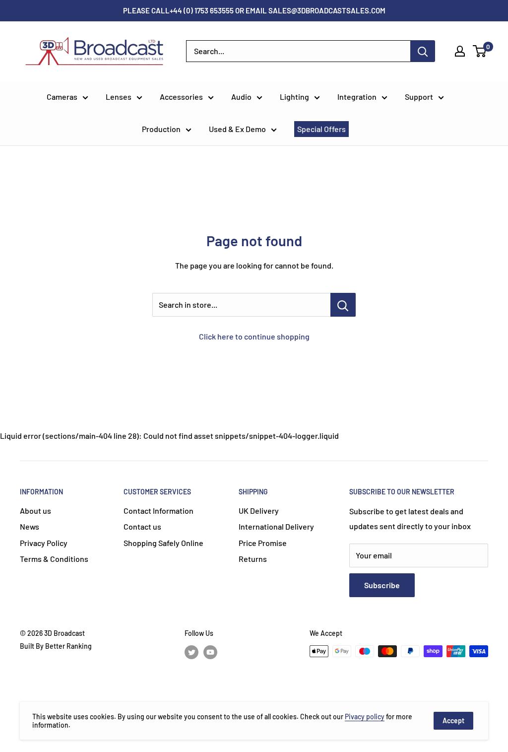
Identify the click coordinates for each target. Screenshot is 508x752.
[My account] (460, 51)
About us (35, 510)
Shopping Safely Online (163, 542)
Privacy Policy (43, 542)
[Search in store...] (343, 305)
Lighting (294, 96)
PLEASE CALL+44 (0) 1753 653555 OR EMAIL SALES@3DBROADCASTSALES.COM (254, 10)
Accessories (181, 96)
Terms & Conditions (54, 558)
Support (419, 96)
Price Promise (263, 542)
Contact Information (158, 510)
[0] (480, 51)
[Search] (422, 51)
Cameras (62, 96)
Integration (357, 96)
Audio (241, 96)
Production (161, 129)
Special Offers (321, 129)
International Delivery (276, 526)
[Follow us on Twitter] (191, 652)
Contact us (142, 526)
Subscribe (382, 585)
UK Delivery (259, 510)
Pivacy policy (364, 716)
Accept (453, 720)
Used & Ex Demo (237, 129)
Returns (253, 558)
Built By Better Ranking (56, 646)
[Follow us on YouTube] (210, 652)
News (29, 526)
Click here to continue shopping (254, 336)
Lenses (118, 96)
